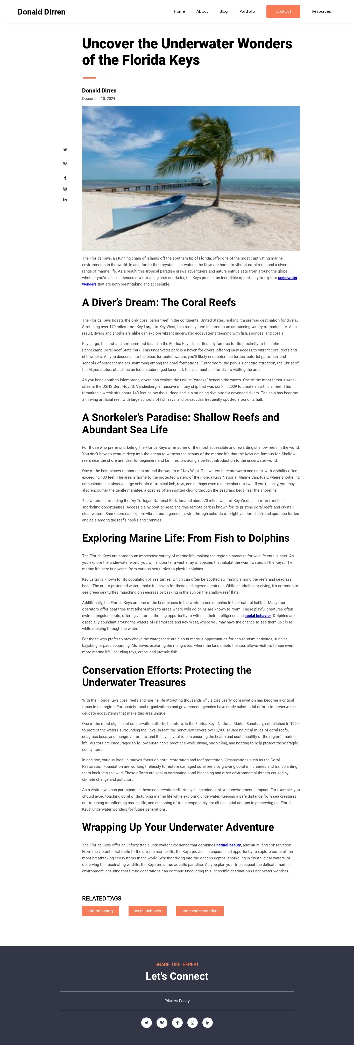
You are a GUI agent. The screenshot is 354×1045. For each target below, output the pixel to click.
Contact (283, 11)
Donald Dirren (42, 11)
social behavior (258, 615)
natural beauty (228, 845)
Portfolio (247, 11)
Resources (321, 11)
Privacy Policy (177, 1001)
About (202, 11)
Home (179, 11)
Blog (224, 11)
